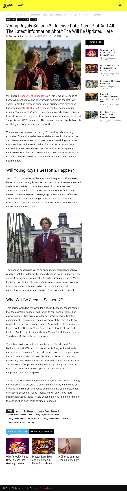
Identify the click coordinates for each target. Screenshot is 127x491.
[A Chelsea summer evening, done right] (69, 446)
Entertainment (34, 14)
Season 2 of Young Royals (34, 95)
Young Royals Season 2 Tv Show (21, 422)
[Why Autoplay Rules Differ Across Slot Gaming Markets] (17, 446)
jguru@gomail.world (44, 488)
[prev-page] (8, 470)
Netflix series (29, 411)
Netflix (33, 19)
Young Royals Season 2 (49, 411)
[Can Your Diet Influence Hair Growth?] (91, 84)
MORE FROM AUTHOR (41, 431)
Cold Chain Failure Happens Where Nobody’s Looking (108, 114)
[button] (120, 5)
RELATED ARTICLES (17, 431)
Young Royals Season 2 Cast (20, 415)
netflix (18, 411)
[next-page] (13, 470)
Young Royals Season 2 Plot (47, 415)
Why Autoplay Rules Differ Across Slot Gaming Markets (17, 460)
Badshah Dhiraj (16, 36)
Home (20, 5)
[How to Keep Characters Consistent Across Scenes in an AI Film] (91, 97)
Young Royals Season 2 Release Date (23, 418)
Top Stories (20, 14)
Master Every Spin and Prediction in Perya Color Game (42, 460)
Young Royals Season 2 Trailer (56, 418)
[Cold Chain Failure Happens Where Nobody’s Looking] (91, 115)
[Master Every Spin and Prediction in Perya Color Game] (43, 446)
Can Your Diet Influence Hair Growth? (110, 82)
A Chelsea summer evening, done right (68, 458)
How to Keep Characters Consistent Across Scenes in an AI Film (110, 98)
